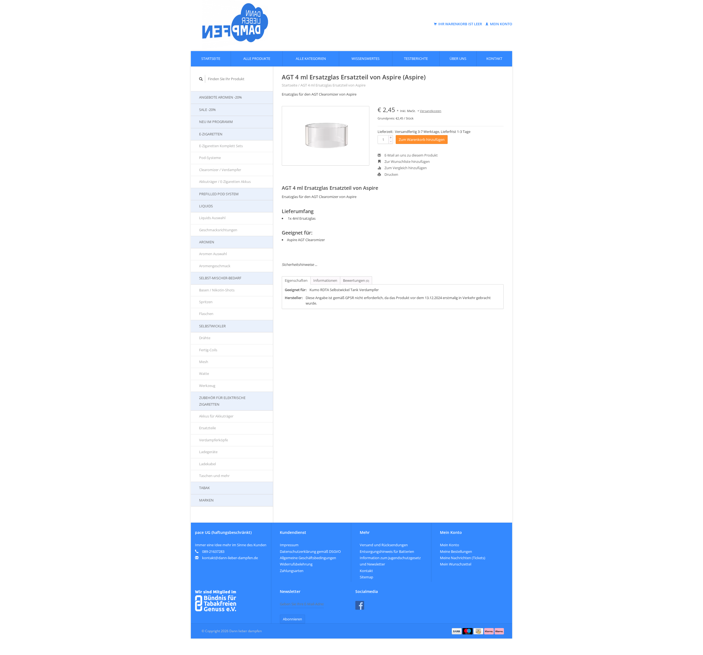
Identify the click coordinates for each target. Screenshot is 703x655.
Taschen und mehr (214, 475)
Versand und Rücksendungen (384, 544)
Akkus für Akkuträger (216, 416)
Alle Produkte (256, 58)
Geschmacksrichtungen (218, 229)
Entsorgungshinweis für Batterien (387, 551)
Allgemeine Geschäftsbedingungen (308, 557)
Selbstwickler (212, 326)
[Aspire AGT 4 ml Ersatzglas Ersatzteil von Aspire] (325, 136)
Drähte (204, 337)
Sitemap (366, 577)
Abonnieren (292, 619)
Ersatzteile (207, 427)
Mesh (203, 361)
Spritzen (206, 301)
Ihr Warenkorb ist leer (460, 23)
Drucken (391, 174)
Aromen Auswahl (213, 253)
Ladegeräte (208, 451)
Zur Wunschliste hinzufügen (407, 161)
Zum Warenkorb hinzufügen (422, 139)
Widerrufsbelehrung (296, 564)
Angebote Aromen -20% (220, 97)
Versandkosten (430, 111)
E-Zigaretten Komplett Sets (221, 145)
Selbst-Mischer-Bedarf (220, 277)
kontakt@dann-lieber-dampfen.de (230, 557)
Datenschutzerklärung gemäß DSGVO (310, 551)
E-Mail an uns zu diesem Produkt (411, 155)
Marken (206, 500)
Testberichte (416, 58)
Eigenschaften (296, 280)
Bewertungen (356, 280)
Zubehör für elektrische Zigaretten (222, 400)
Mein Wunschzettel (455, 564)
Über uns (458, 58)
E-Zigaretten (210, 134)
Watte (204, 373)
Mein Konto (500, 23)
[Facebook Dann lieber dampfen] (359, 605)
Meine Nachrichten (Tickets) (462, 557)
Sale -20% (207, 109)
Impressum (289, 544)
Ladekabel (207, 463)
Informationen (325, 280)
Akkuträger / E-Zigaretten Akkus (225, 181)
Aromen (206, 241)
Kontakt (494, 58)
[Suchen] (201, 79)
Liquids (206, 206)
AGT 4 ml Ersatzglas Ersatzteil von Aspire (333, 85)
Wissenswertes (366, 58)
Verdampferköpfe (213, 439)
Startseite (210, 58)
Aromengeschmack (214, 265)
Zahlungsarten (291, 570)
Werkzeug (207, 385)
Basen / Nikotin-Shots (217, 290)
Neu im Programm (216, 121)
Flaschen (206, 313)
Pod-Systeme (210, 157)
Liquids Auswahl (212, 217)
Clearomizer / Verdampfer (220, 169)
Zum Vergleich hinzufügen (405, 167)
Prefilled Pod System (219, 193)
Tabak (204, 487)
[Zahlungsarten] (457, 630)
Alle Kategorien (311, 58)
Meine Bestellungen (456, 551)
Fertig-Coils (208, 349)
